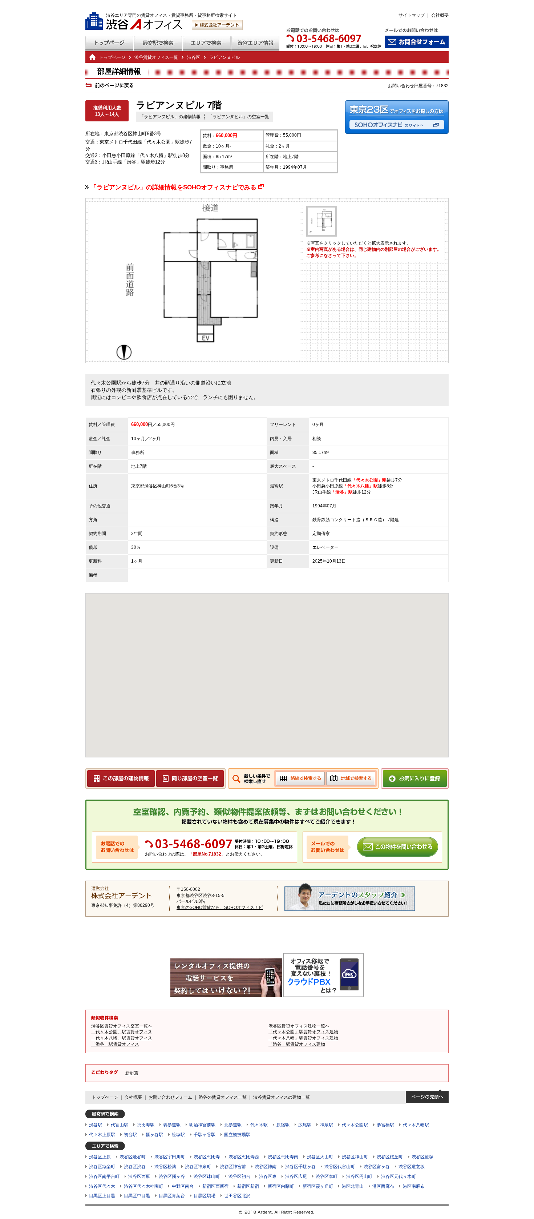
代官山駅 (119, 1124)
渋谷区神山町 (355, 1156)
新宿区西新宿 (215, 1186)
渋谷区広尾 (296, 1176)
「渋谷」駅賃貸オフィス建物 (296, 1044)
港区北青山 (353, 1186)
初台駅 (130, 1134)
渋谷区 (150, 485)
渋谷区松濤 (165, 1166)
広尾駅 (304, 1124)
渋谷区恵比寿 (207, 1156)
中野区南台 (183, 1186)
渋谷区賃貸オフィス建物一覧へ (298, 1026)
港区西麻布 (383, 1186)
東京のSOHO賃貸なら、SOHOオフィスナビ (220, 907)
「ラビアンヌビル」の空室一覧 (238, 116)
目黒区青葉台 (172, 1195)
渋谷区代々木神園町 (143, 1186)
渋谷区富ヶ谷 (377, 1166)
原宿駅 (283, 1124)
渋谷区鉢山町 (207, 1176)
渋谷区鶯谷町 (133, 1156)
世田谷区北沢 (237, 1195)
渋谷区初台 (239, 1176)
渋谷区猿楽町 (102, 1166)
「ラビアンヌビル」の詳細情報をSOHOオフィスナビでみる (177, 187)
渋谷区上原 (100, 1156)
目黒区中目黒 (137, 1195)
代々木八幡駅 (416, 1124)
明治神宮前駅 (202, 1124)
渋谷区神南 (265, 1166)
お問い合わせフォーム (170, 1097)
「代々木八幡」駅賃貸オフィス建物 (303, 1038)
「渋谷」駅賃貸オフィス (115, 1044)
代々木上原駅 (102, 1134)
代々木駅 (259, 1124)
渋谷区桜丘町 (390, 1156)
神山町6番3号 (170, 485)
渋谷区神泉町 (198, 1166)
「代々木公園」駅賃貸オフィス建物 (303, 1031)
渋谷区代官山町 (339, 1166)
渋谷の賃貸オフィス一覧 (223, 1097)
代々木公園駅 (355, 1124)
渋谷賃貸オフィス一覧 (156, 57)
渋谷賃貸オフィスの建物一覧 (281, 1097)
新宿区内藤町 (281, 1186)
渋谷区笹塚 (422, 1156)
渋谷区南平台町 (104, 1176)
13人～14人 (107, 114)
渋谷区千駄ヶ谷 (300, 1166)
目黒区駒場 (204, 1195)
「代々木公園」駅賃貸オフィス (121, 1031)
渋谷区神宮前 (233, 1166)
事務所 (137, 452)
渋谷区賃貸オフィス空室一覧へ (121, 1026)
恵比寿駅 (145, 1124)
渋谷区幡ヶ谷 (172, 1176)
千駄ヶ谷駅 (204, 1134)
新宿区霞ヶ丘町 (318, 1186)
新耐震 (131, 1072)
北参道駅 (233, 1124)
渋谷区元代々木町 (398, 1176)
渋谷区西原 (139, 1176)
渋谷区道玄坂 (412, 1166)
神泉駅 (326, 1124)
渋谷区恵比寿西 (243, 1156)
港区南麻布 (414, 1186)
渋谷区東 (267, 1176)
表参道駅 (172, 1124)
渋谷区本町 (326, 1176)
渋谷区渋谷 (135, 1166)
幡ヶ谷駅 (154, 1134)
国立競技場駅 (237, 1134)
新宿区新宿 (248, 1186)
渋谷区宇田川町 (169, 1156)
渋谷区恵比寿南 (283, 1156)
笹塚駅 (178, 1134)
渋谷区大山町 (320, 1156)
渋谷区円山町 (359, 1176)
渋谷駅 (95, 1124)
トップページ (112, 57)
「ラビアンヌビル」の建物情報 (170, 116)
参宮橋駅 (385, 1124)
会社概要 (440, 15)
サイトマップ (412, 15)
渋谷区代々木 (102, 1186)
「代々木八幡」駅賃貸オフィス (121, 1038)
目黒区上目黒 (102, 1195)
